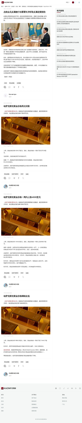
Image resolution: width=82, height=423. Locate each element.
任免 (17, 6)
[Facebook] (18, 87)
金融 (27, 174)
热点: (2, 6)
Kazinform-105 (47, 6)
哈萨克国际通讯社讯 (11, 111)
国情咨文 (24, 6)
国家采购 (34, 411)
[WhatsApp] (9, 87)
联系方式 (64, 401)
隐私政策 (34, 401)
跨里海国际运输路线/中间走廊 (34, 6)
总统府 (13, 6)
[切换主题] (74, 2)
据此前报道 (7, 350)
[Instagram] (5, 87)
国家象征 (34, 404)
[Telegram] (14, 87)
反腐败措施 (35, 407)
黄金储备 (11, 83)
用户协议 (34, 398)
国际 (2, 411)
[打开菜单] (79, 2)
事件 (20, 6)
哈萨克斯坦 (15, 174)
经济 (22, 174)
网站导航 (64, 398)
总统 (5, 83)
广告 (63, 404)
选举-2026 (7, 6)
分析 (2, 404)
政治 (2, 401)
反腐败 (19, 83)
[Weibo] (68, 388)
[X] (23, 87)
